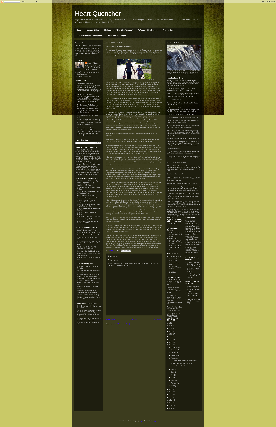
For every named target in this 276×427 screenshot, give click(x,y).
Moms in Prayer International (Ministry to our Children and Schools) (89, 311)
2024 (171, 323)
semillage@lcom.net (177, 216)
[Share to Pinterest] (130, 251)
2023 (171, 326)
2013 (171, 394)
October (173, 353)
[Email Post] (117, 250)
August (173, 358)
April (172, 377)
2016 (171, 345)
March (173, 380)
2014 (171, 392)
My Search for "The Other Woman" (118, 30)
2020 (171, 334)
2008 (171, 408)
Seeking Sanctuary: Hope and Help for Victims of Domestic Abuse (193, 288)
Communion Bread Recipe (85, 84)
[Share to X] (126, 251)
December (174, 347)
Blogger (154, 421)
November (174, 350)
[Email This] (122, 251)
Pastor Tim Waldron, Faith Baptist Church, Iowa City (175, 234)
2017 (171, 342)
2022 (171, 328)
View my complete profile (83, 76)
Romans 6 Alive (92, 30)
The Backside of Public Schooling (87, 105)
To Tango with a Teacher (148, 30)
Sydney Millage (92, 63)
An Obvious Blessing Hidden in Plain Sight (184, 360)
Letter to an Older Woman (85, 94)
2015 (171, 389)
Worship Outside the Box (178, 366)
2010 (171, 403)
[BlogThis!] (124, 251)
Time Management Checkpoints (89, 35)
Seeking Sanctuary (175, 224)
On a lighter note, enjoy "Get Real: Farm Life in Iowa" (192, 295)
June (173, 372)
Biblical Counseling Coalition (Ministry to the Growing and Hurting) (89, 319)
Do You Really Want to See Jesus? (175, 259)
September (174, 355)
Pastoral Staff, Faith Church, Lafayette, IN (175, 247)
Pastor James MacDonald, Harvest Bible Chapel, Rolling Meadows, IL (175, 241)
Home (78, 30)
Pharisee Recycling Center (85, 128)
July (172, 369)
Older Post (157, 319)
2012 (171, 397)
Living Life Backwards (172, 272)
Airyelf (141, 421)
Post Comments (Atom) (122, 324)
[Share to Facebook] (128, 251)
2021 (171, 331)
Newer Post (111, 319)
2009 (171, 405)
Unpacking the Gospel (116, 35)
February (174, 383)
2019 (171, 337)
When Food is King (175, 256)
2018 (171, 339)
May (172, 375)
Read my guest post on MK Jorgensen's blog (193, 301)
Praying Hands (169, 30)
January (173, 386)
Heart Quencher (98, 13)
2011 (171, 400)
